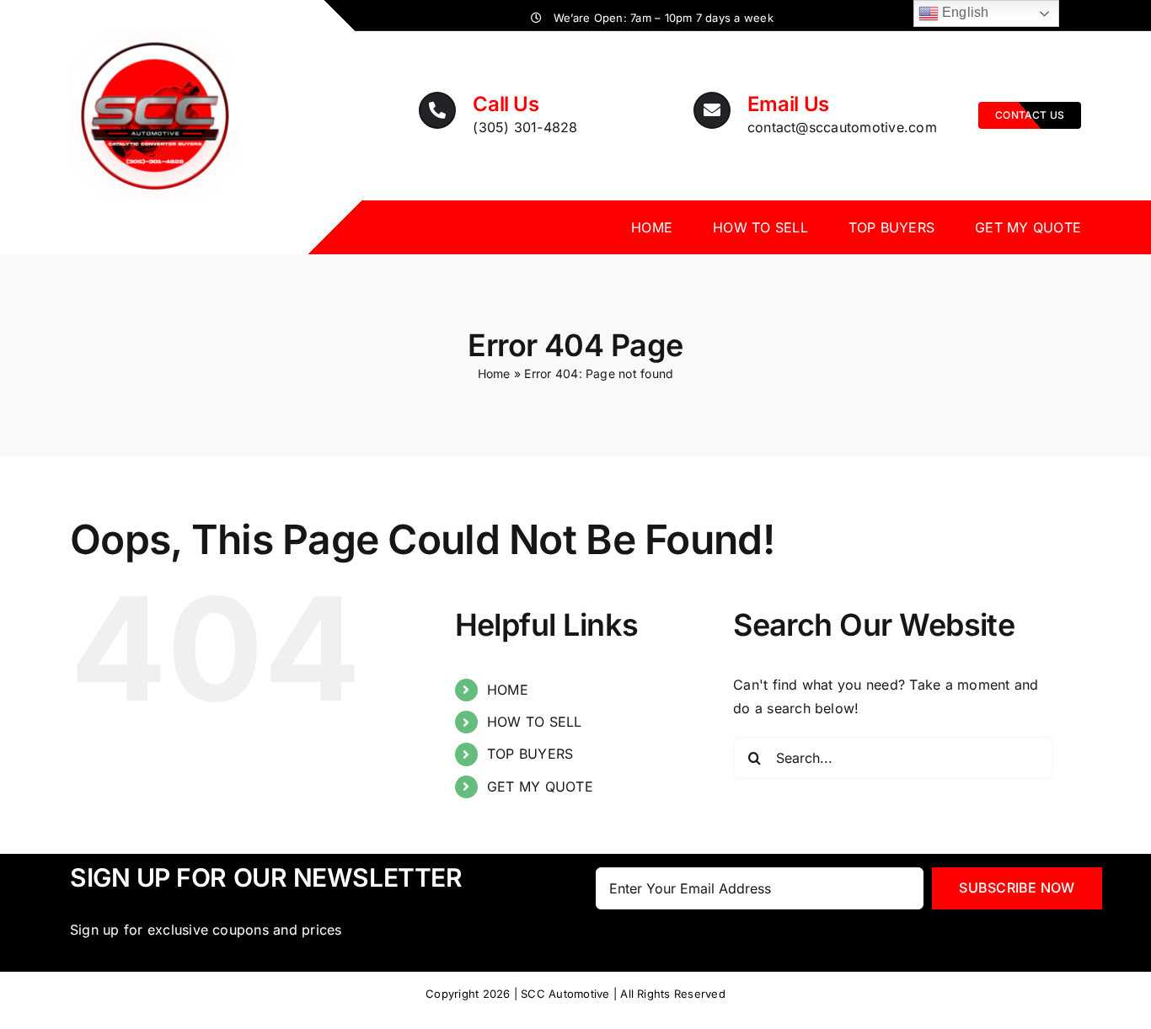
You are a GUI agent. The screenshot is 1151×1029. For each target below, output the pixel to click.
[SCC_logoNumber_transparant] (155, 37)
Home (494, 373)
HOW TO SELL (534, 721)
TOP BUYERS (530, 753)
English (964, 12)
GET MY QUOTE (540, 786)
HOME (507, 689)
